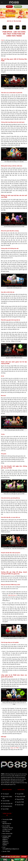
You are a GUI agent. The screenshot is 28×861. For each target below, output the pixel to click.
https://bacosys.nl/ (12, 595)
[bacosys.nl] (14, 2)
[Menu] (2, 2)
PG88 (2, 40)
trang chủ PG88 (14, 747)
